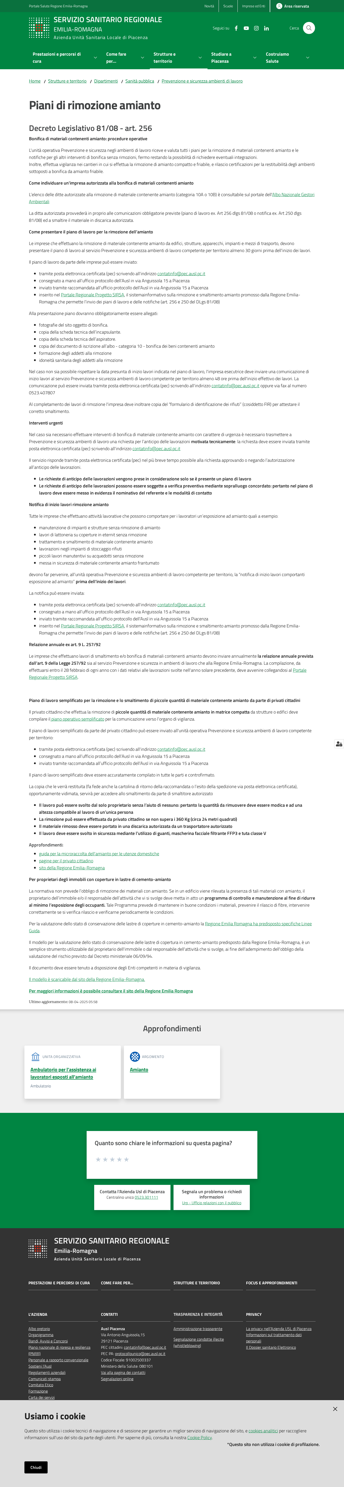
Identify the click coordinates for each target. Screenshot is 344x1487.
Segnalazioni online (117, 1379)
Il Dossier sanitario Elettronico (271, 1347)
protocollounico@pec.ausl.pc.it (140, 1354)
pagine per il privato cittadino (66, 860)
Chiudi (36, 1467)
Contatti (109, 1314)
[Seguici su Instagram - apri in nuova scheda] (254, 28)
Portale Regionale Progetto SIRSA (92, 294)
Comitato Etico (40, 1385)
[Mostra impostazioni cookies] (339, 743)
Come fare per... (117, 1283)
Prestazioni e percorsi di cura (59, 1283)
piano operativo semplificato (77, 719)
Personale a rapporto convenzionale (58, 1360)
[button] (309, 28)
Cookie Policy (199, 1437)
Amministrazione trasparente (198, 1329)
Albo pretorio (39, 1329)
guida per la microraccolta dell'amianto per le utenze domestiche (99, 853)
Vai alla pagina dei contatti (123, 1372)
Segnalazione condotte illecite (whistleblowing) (199, 1342)
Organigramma (40, 1335)
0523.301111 (146, 1197)
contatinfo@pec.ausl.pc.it (181, 273)
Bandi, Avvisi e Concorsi (48, 1341)
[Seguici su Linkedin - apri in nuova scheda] (264, 28)
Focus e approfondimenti (271, 1283)
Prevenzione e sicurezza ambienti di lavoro (202, 81)
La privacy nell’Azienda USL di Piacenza (279, 1329)
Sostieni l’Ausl (40, 1366)
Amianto (139, 1069)
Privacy (254, 1314)
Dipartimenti (106, 81)
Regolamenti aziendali (46, 1372)
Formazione (38, 1391)
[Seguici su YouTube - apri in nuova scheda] (244, 28)
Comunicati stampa (44, 1379)
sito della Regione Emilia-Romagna (72, 867)
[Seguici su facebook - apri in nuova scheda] (234, 28)
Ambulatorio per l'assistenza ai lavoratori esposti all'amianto (63, 1073)
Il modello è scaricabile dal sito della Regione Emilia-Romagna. (87, 979)
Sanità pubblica (139, 81)
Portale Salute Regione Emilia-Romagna (58, 6)
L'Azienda (37, 1314)
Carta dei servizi (41, 1397)
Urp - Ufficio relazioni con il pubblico (211, 1203)
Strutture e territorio (67, 81)
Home (35, 81)
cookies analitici (263, 1430)
